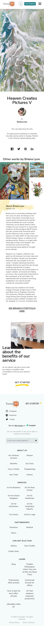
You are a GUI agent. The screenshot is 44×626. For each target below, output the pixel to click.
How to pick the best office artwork (13, 593)
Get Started (30, 4)
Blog (14, 564)
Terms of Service (28, 622)
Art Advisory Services (13, 456)
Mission (30, 455)
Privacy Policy (14, 622)
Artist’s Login (29, 514)
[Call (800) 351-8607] (21, 4)
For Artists (13, 514)
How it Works (13, 469)
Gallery (14, 545)
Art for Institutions (13, 505)
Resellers (14, 527)
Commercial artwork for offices (29, 583)
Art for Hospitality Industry (29, 506)
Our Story (30, 463)
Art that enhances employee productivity (29, 595)
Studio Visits (13, 551)
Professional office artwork (13, 581)
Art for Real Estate (29, 488)
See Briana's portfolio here (22, 310)
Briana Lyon (22, 121)
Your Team (13, 474)
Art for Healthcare (29, 497)
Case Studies (29, 545)
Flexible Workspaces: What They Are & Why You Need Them (30, 569)
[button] (39, 4)
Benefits (13, 463)
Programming (29, 469)
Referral (29, 527)
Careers (29, 474)
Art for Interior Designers (14, 497)
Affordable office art (14, 605)
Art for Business (13, 487)
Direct (13, 533)
